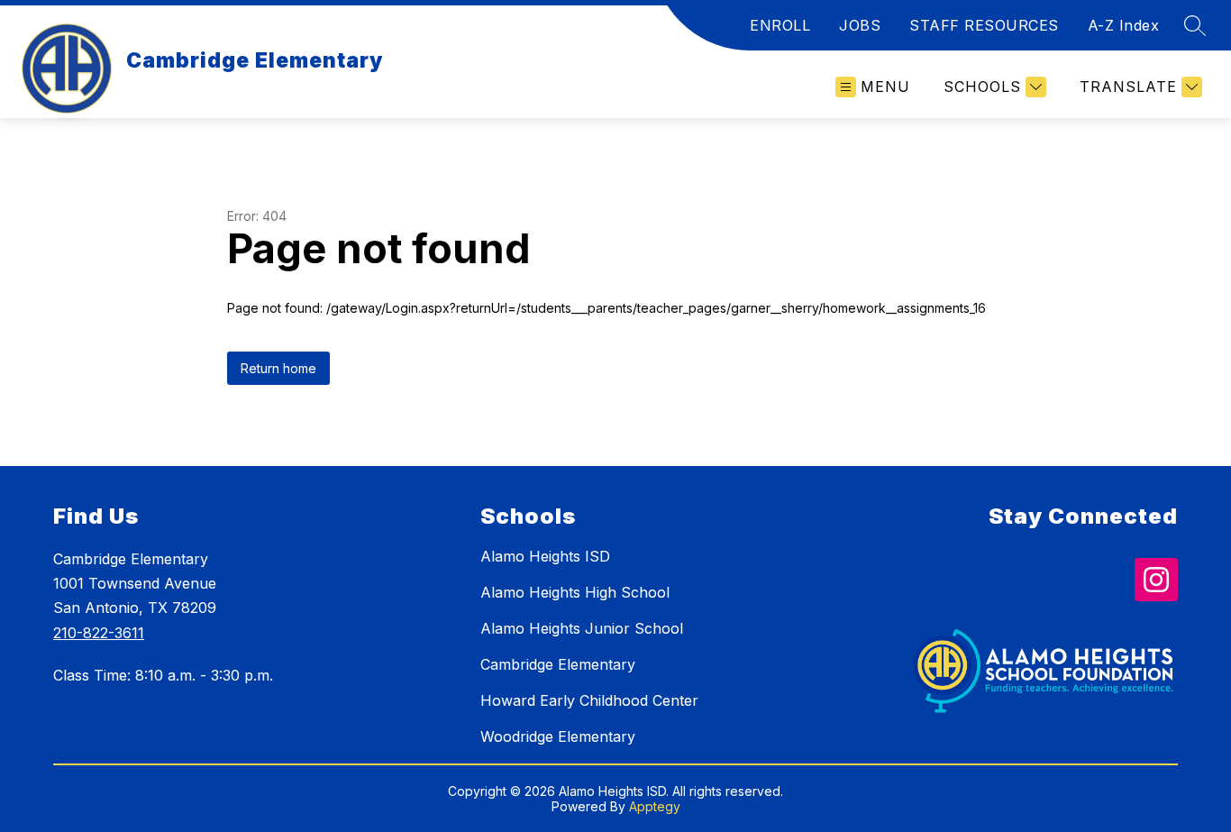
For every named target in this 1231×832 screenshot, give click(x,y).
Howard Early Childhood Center (589, 700)
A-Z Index (1124, 25)
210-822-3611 (98, 633)
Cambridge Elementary (557, 664)
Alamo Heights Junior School (581, 628)
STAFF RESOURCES (984, 25)
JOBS (859, 25)
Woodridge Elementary (557, 736)
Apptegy (654, 806)
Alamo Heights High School (575, 592)
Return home (278, 368)
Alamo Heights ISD (545, 556)
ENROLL (780, 25)
